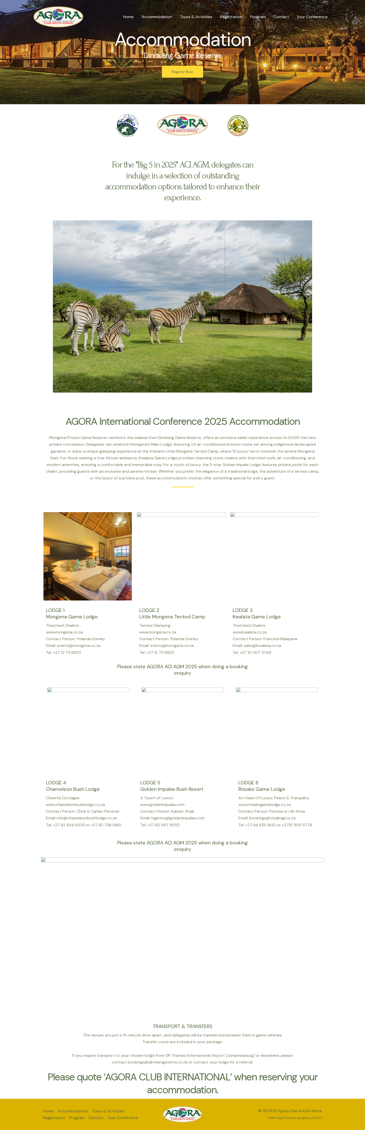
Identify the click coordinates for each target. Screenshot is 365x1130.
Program (258, 16)
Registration (231, 16)
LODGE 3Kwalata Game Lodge (257, 613)
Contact (281, 16)
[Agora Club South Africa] (58, 16)
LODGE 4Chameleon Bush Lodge (73, 785)
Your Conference (312, 16)
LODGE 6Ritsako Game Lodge (261, 785)
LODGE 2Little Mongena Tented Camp (172, 613)
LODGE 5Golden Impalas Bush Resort (171, 785)
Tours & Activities (196, 16)
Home (128, 16)
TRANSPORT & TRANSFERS (183, 1026)
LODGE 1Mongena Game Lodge (72, 613)
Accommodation (157, 16)
